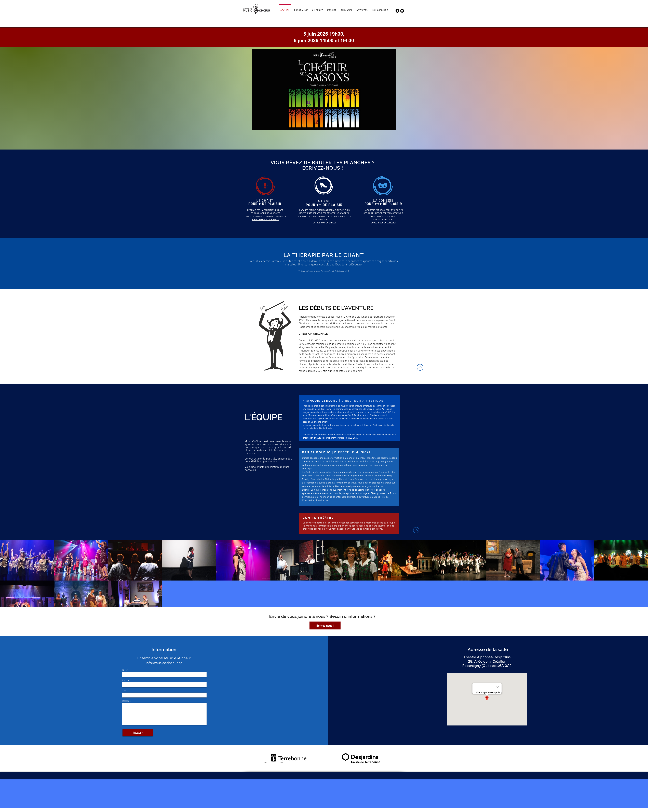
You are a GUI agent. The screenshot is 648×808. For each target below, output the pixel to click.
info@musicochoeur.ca (164, 663)
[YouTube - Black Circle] (402, 11)
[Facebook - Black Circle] (397, 11)
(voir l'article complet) (340, 271)
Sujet (124, 691)
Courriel (126, 680)
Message (126, 701)
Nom (124, 670)
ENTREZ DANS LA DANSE (324, 222)
